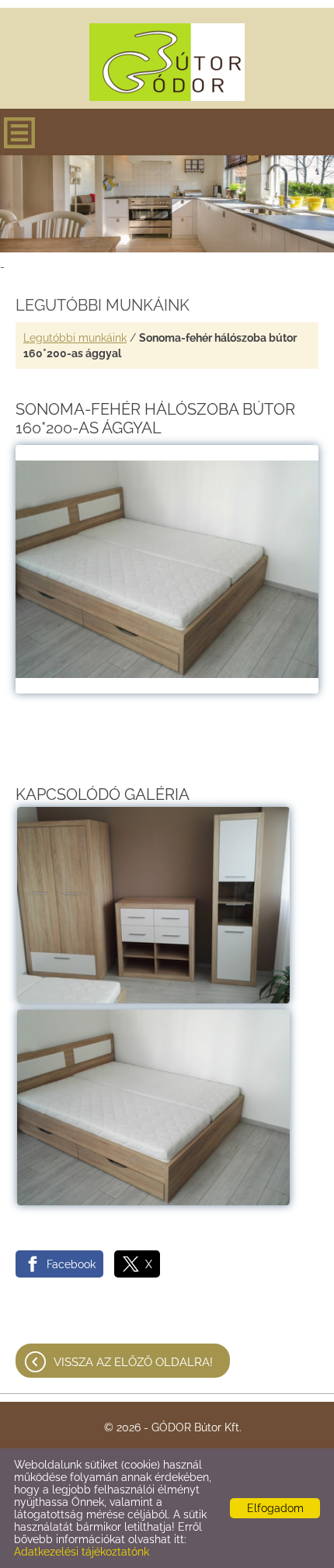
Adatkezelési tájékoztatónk (81, 1551)
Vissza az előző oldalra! (133, 1362)
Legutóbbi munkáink (75, 338)
